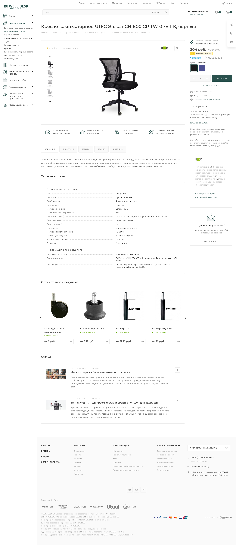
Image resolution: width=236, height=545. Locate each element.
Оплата (101, 149)
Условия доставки (165, 462)
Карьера (78, 466)
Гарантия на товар (165, 466)
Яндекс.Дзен (136, 490)
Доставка (118, 149)
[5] (57, 48)
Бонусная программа (167, 451)
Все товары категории (204, 193)
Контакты (78, 470)
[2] (50, 48)
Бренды (45, 451)
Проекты (117, 462)
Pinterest (143, 490)
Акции (45, 456)
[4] (54, 48)
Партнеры (78, 474)
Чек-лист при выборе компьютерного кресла (100, 372)
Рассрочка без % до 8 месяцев (207, 100)
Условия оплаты (164, 459)
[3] (52, 48)
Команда (78, 459)
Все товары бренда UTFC (205, 197)
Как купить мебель (168, 445)
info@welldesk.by (200, 466)
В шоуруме (68, 149)
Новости (77, 455)
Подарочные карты (166, 455)
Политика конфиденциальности (128, 466)
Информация (121, 445)
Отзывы (86, 149)
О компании (79, 451)
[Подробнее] (177, 370)
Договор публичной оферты (126, 470)
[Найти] (165, 12)
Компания (80, 445)
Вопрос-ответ (163, 470)
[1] (47, 48)
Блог (115, 459)
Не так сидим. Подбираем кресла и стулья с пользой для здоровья (114, 402)
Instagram (129, 490)
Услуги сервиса (50, 462)
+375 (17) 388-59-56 (198, 11)
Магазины (118, 451)
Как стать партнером (122, 455)
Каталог (46, 445)
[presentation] (50, 56)
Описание (50, 149)
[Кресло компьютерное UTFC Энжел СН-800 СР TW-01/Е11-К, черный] (117, 85)
